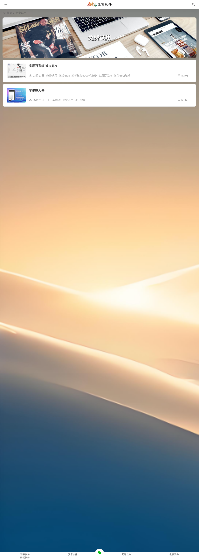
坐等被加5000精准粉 (84, 75)
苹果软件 (25, 554)
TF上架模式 (53, 100)
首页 (9, 12)
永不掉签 (80, 100)
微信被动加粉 (122, 75)
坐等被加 (64, 75)
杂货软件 (25, 557)
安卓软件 (72, 554)
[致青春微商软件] (99, 4)
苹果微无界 (37, 90)
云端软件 (126, 554)
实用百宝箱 (105, 75)
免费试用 (51, 75)
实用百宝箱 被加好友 (43, 65)
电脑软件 (174, 554)
